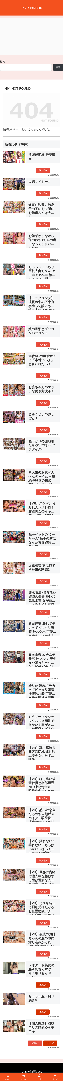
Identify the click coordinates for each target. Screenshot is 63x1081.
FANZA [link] (42, 170)
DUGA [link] (43, 985)
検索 (2, 61)
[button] (56, 654)
